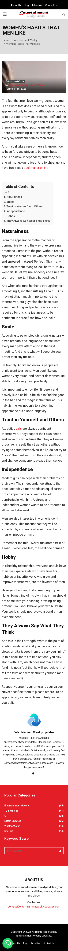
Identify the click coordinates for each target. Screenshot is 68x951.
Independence (15, 211)
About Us (16, 5)
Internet (8, 831)
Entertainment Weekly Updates (26, 85)
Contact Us (51, 5)
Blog (26, 5)
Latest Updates (12, 821)
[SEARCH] (60, 850)
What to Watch (12, 826)
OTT (6, 815)
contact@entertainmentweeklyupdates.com (34, 906)
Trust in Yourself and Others (24, 206)
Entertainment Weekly (15, 81)
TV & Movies (11, 810)
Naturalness (14, 197)
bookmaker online (36, 168)
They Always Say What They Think (28, 220)
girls (19, 428)
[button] (7, 943)
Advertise (37, 5)
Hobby (10, 216)
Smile (10, 201)
